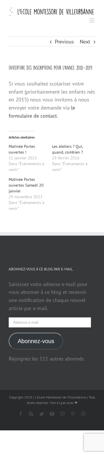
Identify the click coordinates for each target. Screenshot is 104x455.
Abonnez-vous (36, 341)
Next (85, 41)
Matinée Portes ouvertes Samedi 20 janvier (26, 185)
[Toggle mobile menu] (92, 20)
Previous (64, 41)
